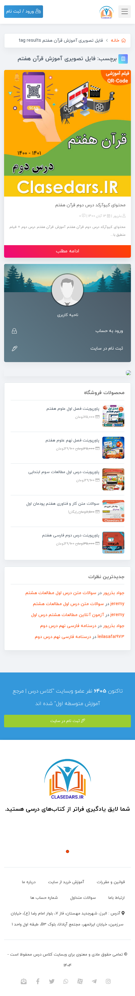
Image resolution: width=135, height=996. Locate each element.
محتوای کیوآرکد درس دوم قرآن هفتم (90, 205)
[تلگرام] (94, 981)
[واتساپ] (66, 981)
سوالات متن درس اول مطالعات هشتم (60, 593)
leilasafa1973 (111, 637)
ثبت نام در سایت (106, 348)
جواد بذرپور (113, 593)
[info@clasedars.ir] (23, 981)
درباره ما (28, 882)
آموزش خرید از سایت (66, 882)
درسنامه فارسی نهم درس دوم (68, 626)
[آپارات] (80, 981)
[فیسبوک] (37, 981)
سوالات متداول (83, 898)
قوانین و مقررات (111, 882)
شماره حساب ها (44, 898)
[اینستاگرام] (108, 981)
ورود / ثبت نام (20, 11)
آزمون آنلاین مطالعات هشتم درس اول (67, 615)
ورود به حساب (109, 331)
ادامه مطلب (67, 251)
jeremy (117, 604)
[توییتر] (51, 981)
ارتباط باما (116, 898)
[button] (67, 851)
